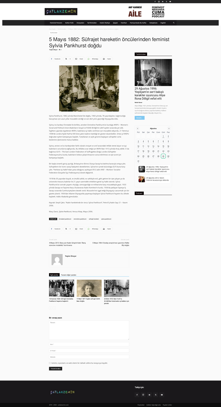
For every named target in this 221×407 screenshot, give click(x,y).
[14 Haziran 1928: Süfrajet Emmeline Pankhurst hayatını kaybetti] (61, 288)
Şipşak (115, 23)
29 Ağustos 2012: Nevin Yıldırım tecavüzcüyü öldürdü (157, 179)
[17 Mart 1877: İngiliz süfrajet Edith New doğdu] (89, 288)
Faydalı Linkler (167, 405)
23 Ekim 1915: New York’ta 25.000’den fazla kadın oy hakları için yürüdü (116, 301)
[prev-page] (50, 308)
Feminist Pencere (56, 23)
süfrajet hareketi (94, 219)
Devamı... (139, 118)
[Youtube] (170, 1)
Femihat (124, 23)
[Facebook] (155, 1)
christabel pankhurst (65, 219)
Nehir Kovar (138, 102)
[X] (166, 1)
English (163, 23)
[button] (174, 23)
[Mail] (162, 1)
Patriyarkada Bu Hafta (138, 23)
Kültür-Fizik (69, 23)
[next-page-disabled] (54, 308)
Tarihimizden (92, 23)
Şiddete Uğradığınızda (154, 405)
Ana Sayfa (52, 29)
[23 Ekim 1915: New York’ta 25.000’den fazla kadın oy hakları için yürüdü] (116, 288)
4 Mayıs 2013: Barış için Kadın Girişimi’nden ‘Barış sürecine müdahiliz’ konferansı (67, 244)
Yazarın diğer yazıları (68, 275)
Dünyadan (80, 23)
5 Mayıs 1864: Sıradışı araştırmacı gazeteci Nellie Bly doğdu (110, 244)
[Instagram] (159, 1)
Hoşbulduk (141, 405)
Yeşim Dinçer (53, 49)
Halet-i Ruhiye (105, 23)
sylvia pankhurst (106, 219)
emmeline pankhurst (80, 219)
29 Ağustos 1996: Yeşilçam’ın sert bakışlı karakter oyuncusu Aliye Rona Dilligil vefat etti (150, 93)
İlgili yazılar (54, 275)
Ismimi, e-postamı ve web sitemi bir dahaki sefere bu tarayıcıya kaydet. (79, 363)
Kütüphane (153, 23)
